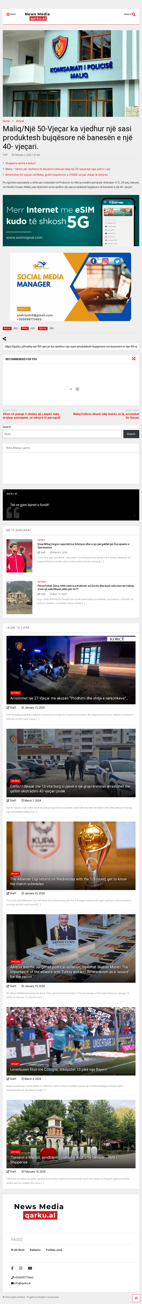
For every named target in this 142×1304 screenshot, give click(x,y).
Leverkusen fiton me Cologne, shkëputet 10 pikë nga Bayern (58, 1069)
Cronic (15, 781)
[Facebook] (12, 1268)
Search (7, 426)
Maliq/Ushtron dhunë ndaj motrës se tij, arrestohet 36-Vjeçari (106, 415)
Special (15, 962)
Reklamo (35, 1249)
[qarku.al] (35, 21)
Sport (41, 540)
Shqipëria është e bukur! (21, 163)
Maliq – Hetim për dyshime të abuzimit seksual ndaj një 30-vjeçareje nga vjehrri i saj (58, 169)
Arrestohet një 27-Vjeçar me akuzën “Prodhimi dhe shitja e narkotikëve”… (69, 698)
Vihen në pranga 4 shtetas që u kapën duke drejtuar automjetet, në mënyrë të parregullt (31, 415)
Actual (42, 582)
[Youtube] (30, 1268)
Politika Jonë (54, 1249)
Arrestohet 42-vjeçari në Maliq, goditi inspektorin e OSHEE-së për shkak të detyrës (57, 174)
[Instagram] (20, 1268)
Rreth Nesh (18, 1249)
